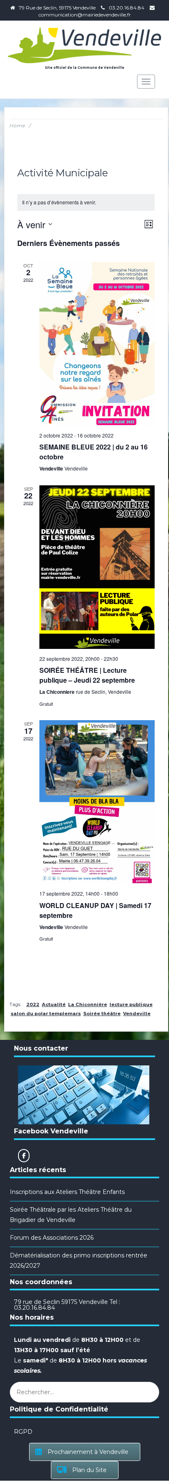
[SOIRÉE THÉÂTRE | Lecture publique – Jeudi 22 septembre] (97, 567)
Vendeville (137, 1013)
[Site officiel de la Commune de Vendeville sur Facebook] (24, 1155)
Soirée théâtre (102, 1013)
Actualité (54, 1004)
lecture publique (131, 1004)
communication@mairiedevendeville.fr (85, 15)
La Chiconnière (87, 1004)
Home (17, 125)
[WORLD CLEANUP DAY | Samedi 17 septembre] (97, 802)
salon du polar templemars (46, 1013)
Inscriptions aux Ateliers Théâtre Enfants (67, 1192)
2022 (32, 1004)
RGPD (23, 1431)
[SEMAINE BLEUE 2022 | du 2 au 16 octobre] (97, 344)
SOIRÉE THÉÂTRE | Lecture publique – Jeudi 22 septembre (87, 675)
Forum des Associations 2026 (52, 1237)
